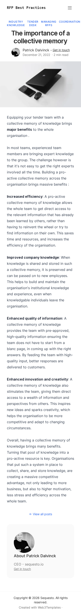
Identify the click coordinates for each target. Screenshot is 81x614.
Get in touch (61, 50)
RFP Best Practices (26, 8)
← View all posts (40, 514)
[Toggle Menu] (69, 7)
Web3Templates (49, 607)
